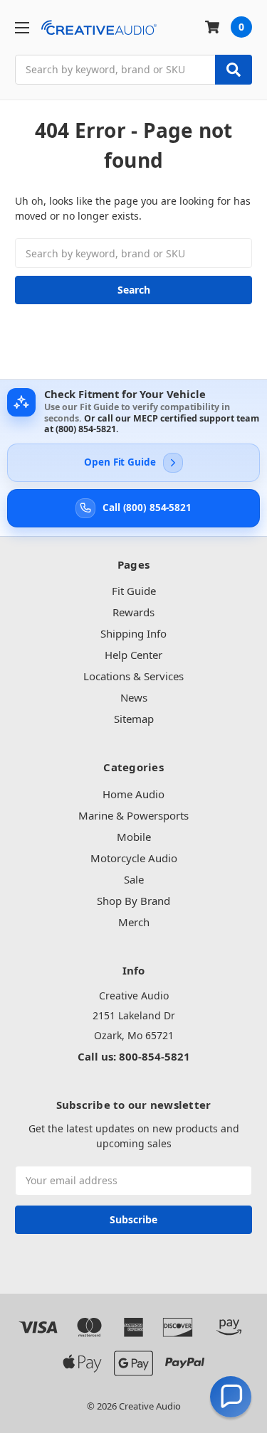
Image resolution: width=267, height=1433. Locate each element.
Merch (134, 922)
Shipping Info (133, 633)
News (133, 697)
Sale (134, 879)
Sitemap (134, 719)
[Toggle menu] (21, 27)
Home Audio (133, 794)
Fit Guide (134, 591)
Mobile (134, 837)
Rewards (133, 612)
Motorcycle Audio (133, 858)
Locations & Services (133, 676)
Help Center (133, 655)
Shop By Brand (133, 900)
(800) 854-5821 (86, 429)
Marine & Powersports (133, 815)
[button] (230, 1396)
